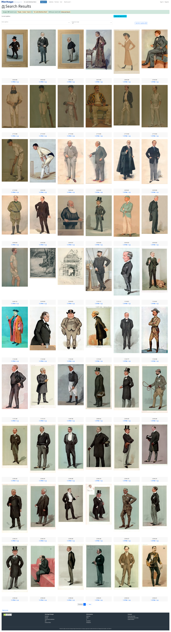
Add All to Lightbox (140, 23)
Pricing (46, 617)
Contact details (131, 619)
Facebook (88, 620)
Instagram (88, 622)
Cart (61, 2)
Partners (57, 2)
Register (167, 2)
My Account (67, 2)
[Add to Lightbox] (13, 82)
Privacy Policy (48, 622)
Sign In (162, 2)
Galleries (51, 2)
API (45, 620)
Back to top (5, 610)
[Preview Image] (11, 82)
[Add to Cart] (14, 82)
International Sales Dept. (133, 617)
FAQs (87, 617)
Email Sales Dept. (131, 616)
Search (43, 2)
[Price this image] (16, 82)
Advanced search (118, 16)
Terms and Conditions (49, 619)
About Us (88, 616)
